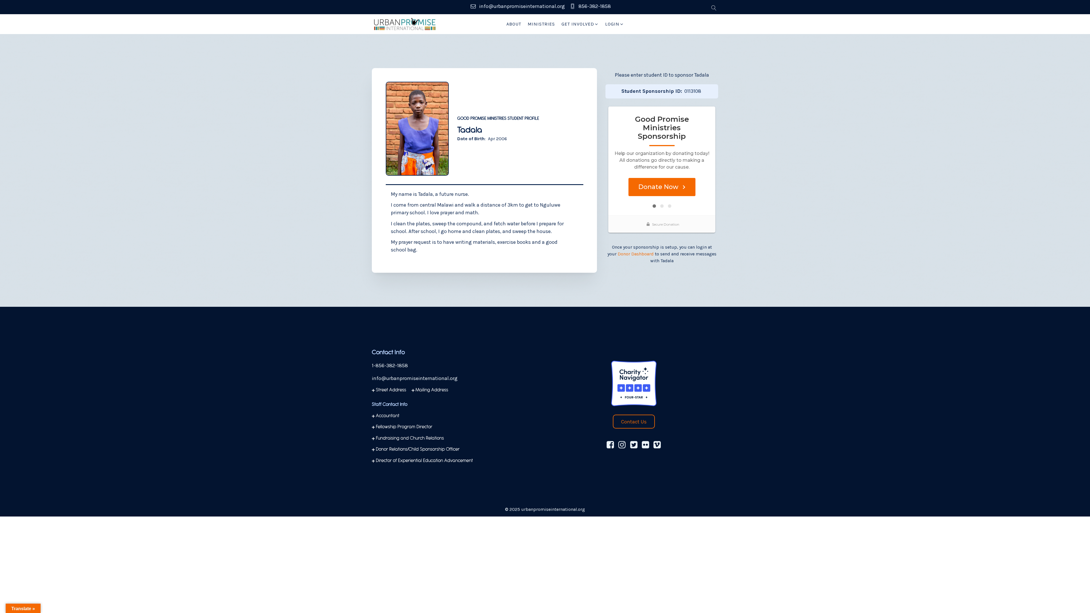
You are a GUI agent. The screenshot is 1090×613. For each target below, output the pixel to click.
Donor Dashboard (636, 254)
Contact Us (634, 422)
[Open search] (714, 8)
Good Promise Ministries (481, 119)
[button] (580, 24)
